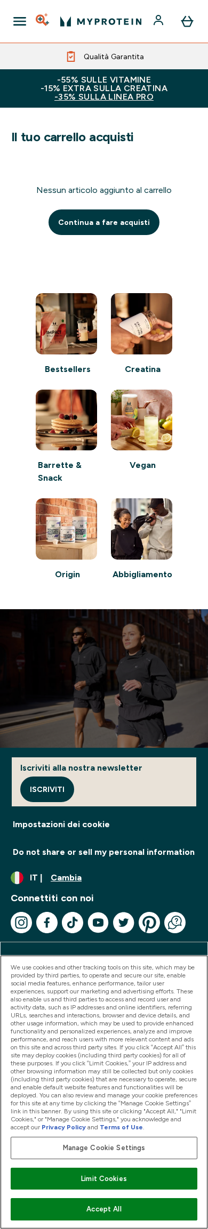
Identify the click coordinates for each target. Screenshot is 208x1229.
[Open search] (43, 21)
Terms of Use (121, 1127)
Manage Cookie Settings (104, 1148)
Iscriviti (47, 789)
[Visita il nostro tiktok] (72, 922)
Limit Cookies (104, 1179)
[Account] (159, 21)
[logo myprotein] (100, 21)
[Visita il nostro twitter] (123, 922)
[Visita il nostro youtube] (98, 922)
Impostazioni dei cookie (61, 824)
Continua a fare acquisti (104, 222)
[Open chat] (175, 922)
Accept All (103, 1209)
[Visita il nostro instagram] (21, 922)
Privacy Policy (64, 1127)
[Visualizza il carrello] (187, 21)
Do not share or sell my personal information (104, 851)
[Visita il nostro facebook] (47, 922)
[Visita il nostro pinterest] (149, 922)
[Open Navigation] (19, 21)
